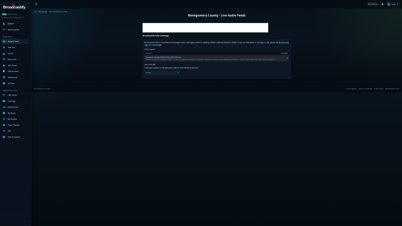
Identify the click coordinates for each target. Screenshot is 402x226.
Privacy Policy (379, 89)
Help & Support (352, 89)
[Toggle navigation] (36, 4)
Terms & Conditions (365, 89)
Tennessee (43, 11)
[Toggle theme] (382, 4)
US (35, 11)
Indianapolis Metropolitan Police (12, 17)
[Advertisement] (205, 27)
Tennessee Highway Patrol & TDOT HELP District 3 (163, 57)
